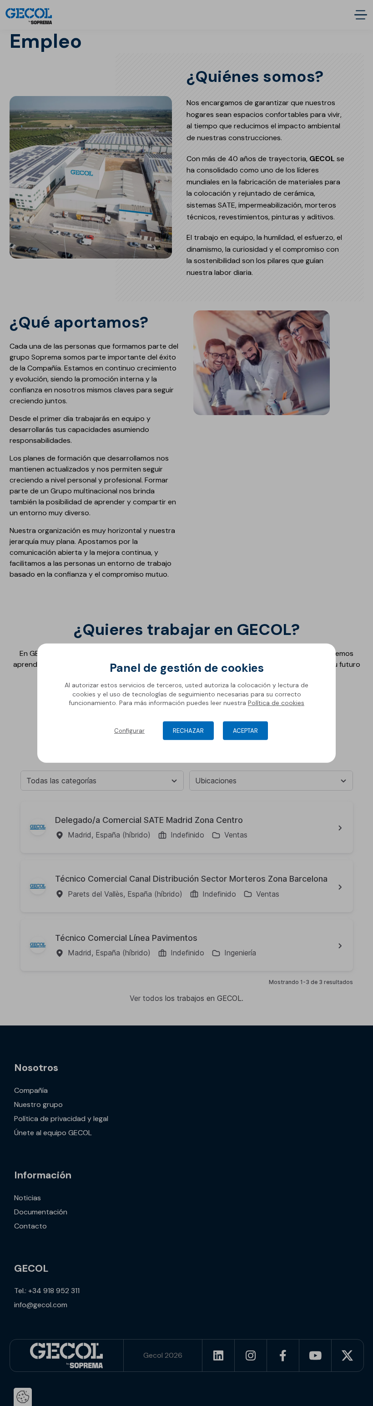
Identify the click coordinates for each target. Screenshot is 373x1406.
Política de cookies (276, 703)
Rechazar (188, 731)
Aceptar (245, 731)
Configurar (129, 731)
